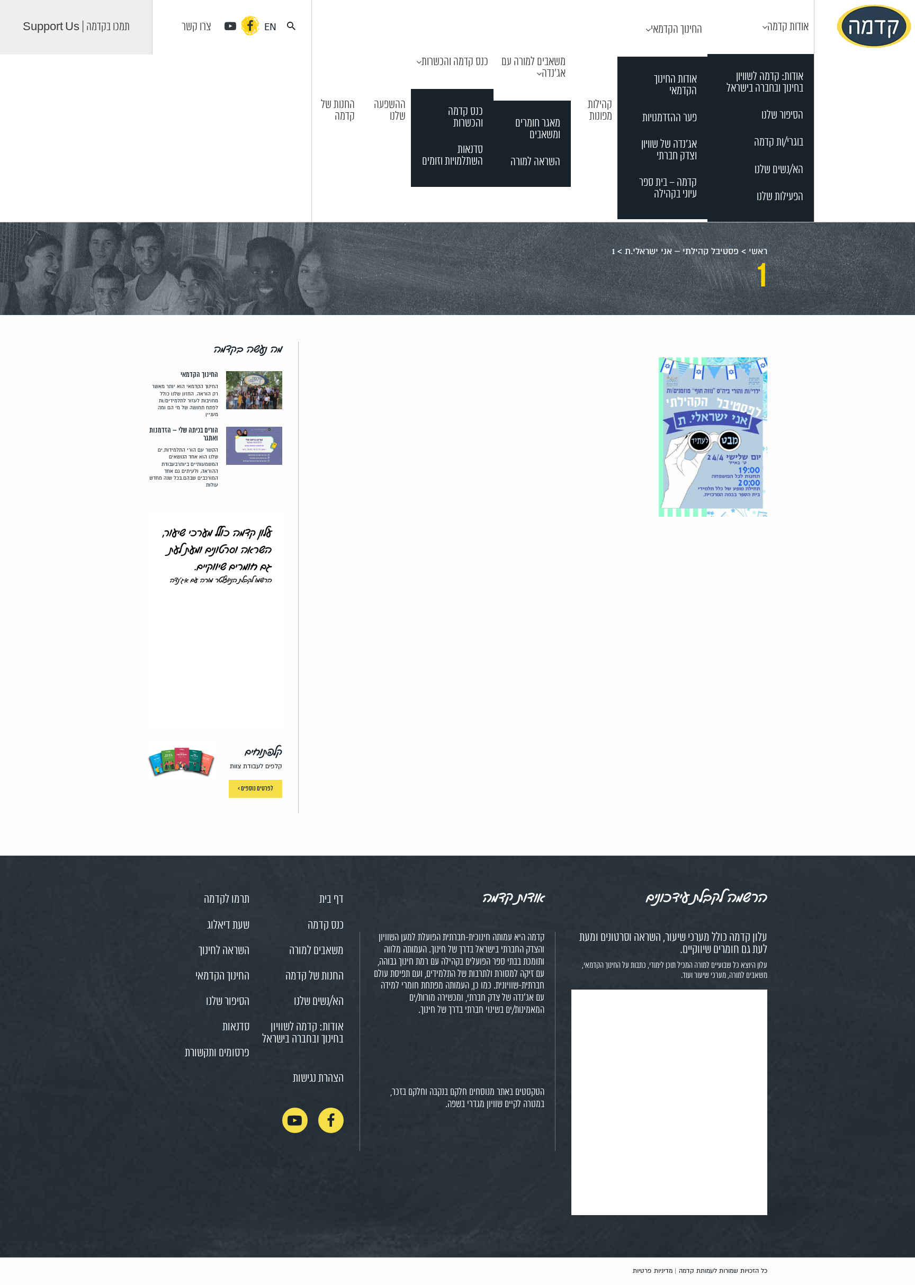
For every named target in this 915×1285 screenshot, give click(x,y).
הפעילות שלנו (780, 197)
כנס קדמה (326, 925)
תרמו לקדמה (226, 899)
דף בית (331, 899)
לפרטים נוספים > (255, 789)
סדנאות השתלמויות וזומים (452, 156)
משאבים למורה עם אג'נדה (533, 68)
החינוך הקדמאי (676, 29)
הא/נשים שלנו (779, 170)
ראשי (758, 251)
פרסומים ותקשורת (217, 1053)
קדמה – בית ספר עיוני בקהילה (668, 189)
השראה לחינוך (224, 951)
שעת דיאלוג (228, 925)
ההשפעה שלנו (390, 110)
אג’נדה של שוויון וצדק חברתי (669, 151)
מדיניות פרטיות (652, 1271)
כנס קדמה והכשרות (454, 62)
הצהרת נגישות (318, 1078)
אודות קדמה (788, 27)
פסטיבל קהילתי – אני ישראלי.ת (682, 251)
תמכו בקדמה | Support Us (76, 27)
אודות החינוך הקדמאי (675, 85)
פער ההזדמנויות (669, 118)
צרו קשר (196, 27)
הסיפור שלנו (782, 116)
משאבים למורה (316, 951)
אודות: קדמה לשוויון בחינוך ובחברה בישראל (764, 83)
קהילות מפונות (600, 110)
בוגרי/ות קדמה (778, 143)
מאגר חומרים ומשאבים (537, 129)
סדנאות (235, 1027)
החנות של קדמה (338, 110)
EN (270, 27)
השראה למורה (535, 162)
